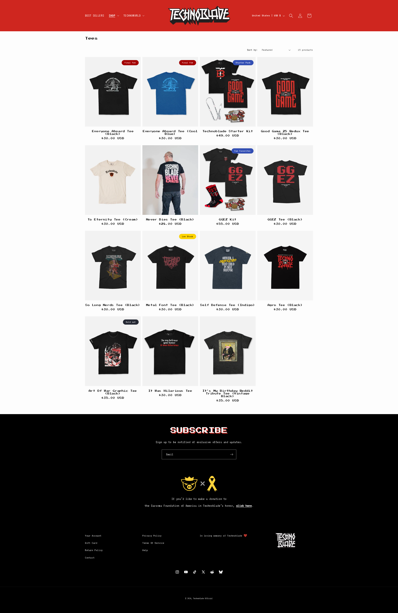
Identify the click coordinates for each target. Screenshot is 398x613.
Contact (90, 557)
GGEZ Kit (228, 220)
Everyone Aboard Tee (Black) (113, 132)
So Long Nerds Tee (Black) (112, 305)
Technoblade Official (203, 598)
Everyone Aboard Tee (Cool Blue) (170, 132)
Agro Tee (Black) (285, 305)
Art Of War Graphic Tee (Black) (113, 392)
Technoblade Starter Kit (228, 131)
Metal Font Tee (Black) (170, 305)
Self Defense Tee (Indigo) (227, 305)
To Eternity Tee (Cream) (113, 220)
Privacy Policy (151, 535)
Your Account (93, 535)
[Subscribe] (231, 454)
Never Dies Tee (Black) (170, 220)
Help (145, 550)
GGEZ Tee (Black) (285, 220)
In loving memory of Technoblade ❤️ (223, 535)
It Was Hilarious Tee (170, 391)
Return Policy (94, 550)
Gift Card (91, 543)
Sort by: (252, 49)
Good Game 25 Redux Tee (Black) (285, 132)
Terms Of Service (153, 543)
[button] (113, 16)
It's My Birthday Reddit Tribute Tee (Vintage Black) (228, 393)
